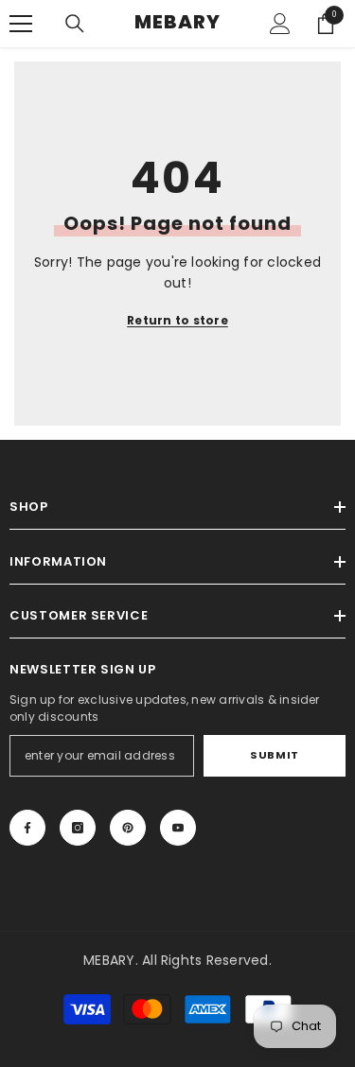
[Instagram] (78, 828)
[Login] (280, 23)
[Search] (74, 23)
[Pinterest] (128, 828)
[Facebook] (27, 828)
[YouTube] (178, 828)
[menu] (20, 23)
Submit (274, 754)
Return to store (177, 320)
